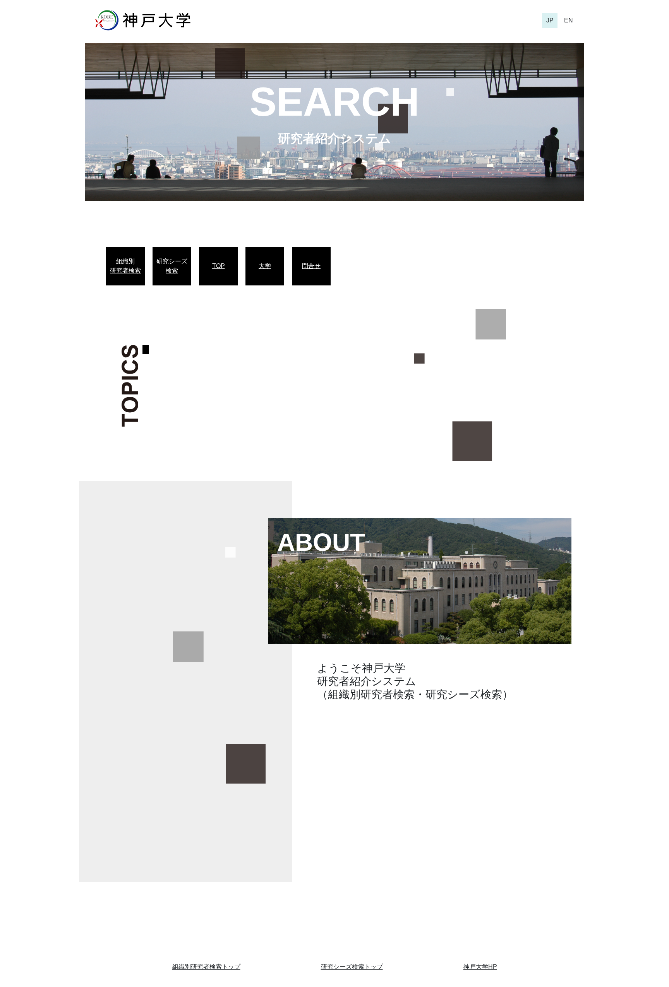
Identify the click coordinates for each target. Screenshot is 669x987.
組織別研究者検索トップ (206, 966)
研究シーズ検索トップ (352, 966)
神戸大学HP (480, 966)
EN (568, 20)
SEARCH (334, 101)
